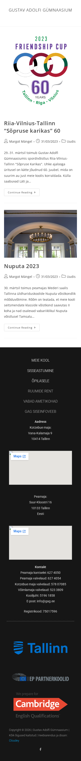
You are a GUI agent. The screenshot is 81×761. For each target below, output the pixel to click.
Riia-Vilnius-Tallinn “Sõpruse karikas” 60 (32, 126)
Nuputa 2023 (21, 266)
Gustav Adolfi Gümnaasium (40, 10)
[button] (40, 19)
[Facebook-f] (40, 749)
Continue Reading (24, 191)
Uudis (71, 141)
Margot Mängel (20, 141)
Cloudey (14, 740)
